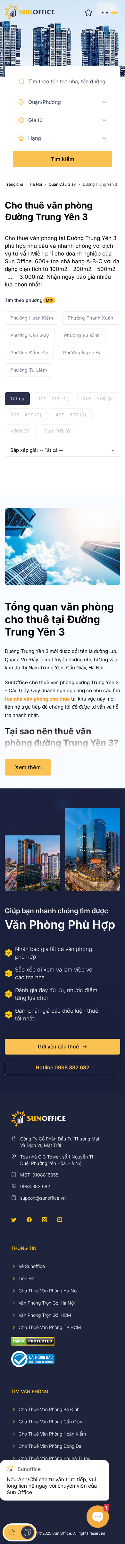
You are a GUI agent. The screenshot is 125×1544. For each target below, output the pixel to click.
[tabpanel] (62, 344)
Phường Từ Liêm (28, 370)
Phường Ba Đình (82, 335)
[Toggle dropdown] (104, 102)
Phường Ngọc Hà (82, 352)
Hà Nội (36, 184)
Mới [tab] (49, 300)
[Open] (109, 12)
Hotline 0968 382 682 (62, 1067)
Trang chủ (14, 184)
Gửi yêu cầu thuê (58, 1046)
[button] (22, 81)
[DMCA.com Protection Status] (32, 1341)
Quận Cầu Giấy (62, 184)
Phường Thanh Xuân (90, 318)
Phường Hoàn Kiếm (31, 318)
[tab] (30, 302)
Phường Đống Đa (29, 352)
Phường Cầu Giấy (29, 335)
